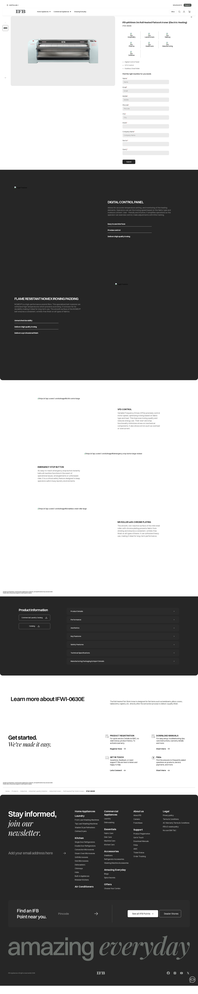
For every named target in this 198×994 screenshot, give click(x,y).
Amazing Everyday (115, 869)
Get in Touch (138, 837)
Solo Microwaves (81, 861)
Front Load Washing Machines (87, 820)
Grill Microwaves (81, 857)
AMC (135, 849)
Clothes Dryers (81, 831)
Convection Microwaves (84, 849)
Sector (125, 140)
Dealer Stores (171, 913)
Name (125, 78)
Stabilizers (108, 855)
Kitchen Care (109, 844)
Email (124, 87)
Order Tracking (139, 856)
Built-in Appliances (82, 876)
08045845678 (177, 5)
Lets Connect (116, 770)
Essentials (110, 829)
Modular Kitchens (82, 880)
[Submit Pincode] (96, 914)
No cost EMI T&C (169, 830)
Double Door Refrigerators (85, 846)
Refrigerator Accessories (114, 859)
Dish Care (108, 837)
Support (187, 5)
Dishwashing (109, 822)
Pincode (125, 105)
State (125, 123)
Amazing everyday (80, 12)
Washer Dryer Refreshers (85, 827)
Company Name (128, 132)
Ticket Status (138, 852)
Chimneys (79, 868)
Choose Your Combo (112, 888)
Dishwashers (80, 865)
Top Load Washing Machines (86, 823)
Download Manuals (141, 841)
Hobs (77, 872)
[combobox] (146, 126)
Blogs (106, 874)
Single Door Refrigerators (85, 842)
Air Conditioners (84, 886)
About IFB (137, 815)
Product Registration (141, 833)
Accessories (111, 851)
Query (125, 149)
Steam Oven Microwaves (85, 853)
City (124, 114)
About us (138, 811)
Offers (173, 11)
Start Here (161, 749)
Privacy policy (168, 815)
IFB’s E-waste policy (171, 826)
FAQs (135, 845)
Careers (136, 819)
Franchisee (137, 823)
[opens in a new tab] (168, 973)
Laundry (107, 818)
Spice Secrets (109, 877)
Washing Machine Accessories (116, 863)
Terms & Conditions (171, 819)
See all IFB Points (141, 913)
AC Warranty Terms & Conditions (176, 823)
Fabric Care (108, 833)
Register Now (116, 749)
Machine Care (109, 841)
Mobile (125, 96)
